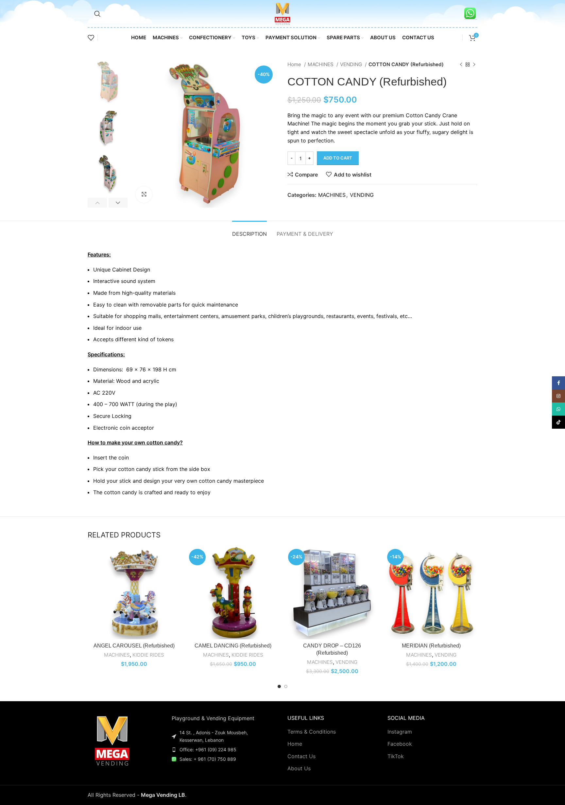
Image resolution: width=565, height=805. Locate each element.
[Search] (97, 13)
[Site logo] (282, 13)
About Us (299, 768)
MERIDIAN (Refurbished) (431, 645)
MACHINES (321, 64)
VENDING (351, 64)
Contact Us (301, 756)
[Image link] (112, 740)
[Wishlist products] (90, 37)
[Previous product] (461, 64)
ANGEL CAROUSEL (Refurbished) (134, 645)
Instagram (399, 731)
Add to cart (337, 157)
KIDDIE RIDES (148, 655)
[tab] (249, 231)
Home (294, 64)
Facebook (399, 743)
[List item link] (219, 749)
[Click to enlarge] (144, 194)
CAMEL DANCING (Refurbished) (233, 645)
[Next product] (474, 64)
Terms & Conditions (311, 731)
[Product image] (134, 593)
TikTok (395, 756)
